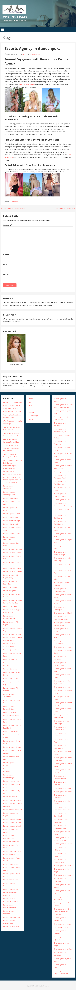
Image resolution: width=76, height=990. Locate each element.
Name (6, 255)
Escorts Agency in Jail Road (63, 949)
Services (31, 409)
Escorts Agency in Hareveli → (65, 208)
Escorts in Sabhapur (10, 606)
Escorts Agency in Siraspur (12, 747)
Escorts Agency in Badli (62, 500)
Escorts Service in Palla (11, 927)
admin (24, 54)
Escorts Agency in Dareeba (63, 647)
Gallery (31, 405)
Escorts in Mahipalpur (11, 498)
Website (6, 275)
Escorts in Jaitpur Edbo (11, 678)
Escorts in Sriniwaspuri (11, 731)
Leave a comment (35, 54)
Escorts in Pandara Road (11, 917)
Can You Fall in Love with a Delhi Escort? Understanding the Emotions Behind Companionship (12, 465)
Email (6, 265)
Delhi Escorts (14, 201)
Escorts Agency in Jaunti (11, 659)
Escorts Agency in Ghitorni (63, 788)
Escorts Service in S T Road (12, 572)
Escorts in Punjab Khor (11, 855)
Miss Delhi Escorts (15, 17)
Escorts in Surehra (9, 712)
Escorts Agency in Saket (11, 534)
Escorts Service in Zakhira (12, 568)
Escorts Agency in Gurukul (63, 844)
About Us (32, 412)
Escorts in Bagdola (9, 591)
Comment (7, 225)
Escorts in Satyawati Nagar (12, 810)
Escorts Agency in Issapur (63, 924)
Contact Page (33, 416)
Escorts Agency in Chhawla (63, 613)
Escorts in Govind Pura (11, 781)
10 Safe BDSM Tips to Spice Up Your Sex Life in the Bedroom (11, 448)
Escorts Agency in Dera (62, 687)
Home (31, 399)
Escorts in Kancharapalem (12, 800)
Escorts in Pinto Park (10, 880)
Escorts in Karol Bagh (10, 524)
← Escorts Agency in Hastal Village (13, 208)
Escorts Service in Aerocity (12, 553)
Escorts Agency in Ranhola (12, 823)
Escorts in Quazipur (10, 587)
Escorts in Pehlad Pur (10, 889)
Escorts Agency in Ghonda (63, 792)
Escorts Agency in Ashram (63, 472)
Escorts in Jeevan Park (11, 650)
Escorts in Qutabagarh (11, 842)
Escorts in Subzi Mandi (11, 716)
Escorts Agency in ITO (61, 927)
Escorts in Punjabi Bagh (11, 521)
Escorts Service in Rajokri (12, 826)
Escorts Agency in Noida (11, 514)
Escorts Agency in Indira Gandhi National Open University (62, 911)
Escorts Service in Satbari (12, 819)
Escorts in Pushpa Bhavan (12, 851)
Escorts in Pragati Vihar (11, 864)
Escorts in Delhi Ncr (10, 797)
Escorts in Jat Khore (10, 669)
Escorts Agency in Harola (62, 875)
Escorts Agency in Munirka (12, 549)
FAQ (30, 402)
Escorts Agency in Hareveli (63, 866)
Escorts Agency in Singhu (12, 634)
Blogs (31, 419)
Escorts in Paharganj (10, 517)
